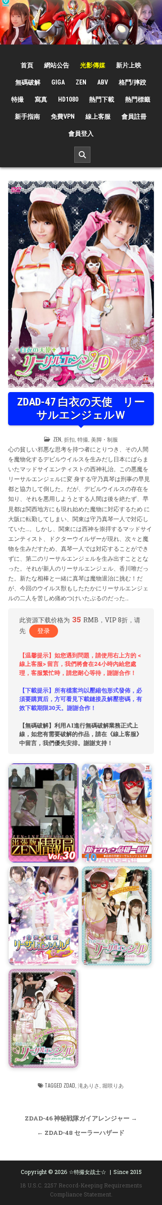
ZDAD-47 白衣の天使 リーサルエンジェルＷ (81, 408)
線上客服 (98, 116)
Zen (81, 82)
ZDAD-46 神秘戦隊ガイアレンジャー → (81, 1118)
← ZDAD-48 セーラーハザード (81, 1133)
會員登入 (81, 133)
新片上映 (128, 65)
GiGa (58, 82)
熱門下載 (101, 99)
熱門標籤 (137, 99)
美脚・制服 (104, 439)
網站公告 (56, 65)
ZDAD (69, 1085)
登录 (43, 630)
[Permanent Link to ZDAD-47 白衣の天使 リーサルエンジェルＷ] (81, 284)
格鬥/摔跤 (132, 82)
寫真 (41, 99)
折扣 (69, 439)
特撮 (17, 99)
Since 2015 (127, 1171)
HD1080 (68, 99)
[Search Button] (82, 155)
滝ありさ (88, 1085)
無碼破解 (27, 82)
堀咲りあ (113, 1085)
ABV (102, 82)
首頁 (27, 65)
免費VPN (63, 116)
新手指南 (27, 116)
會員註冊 (134, 116)
